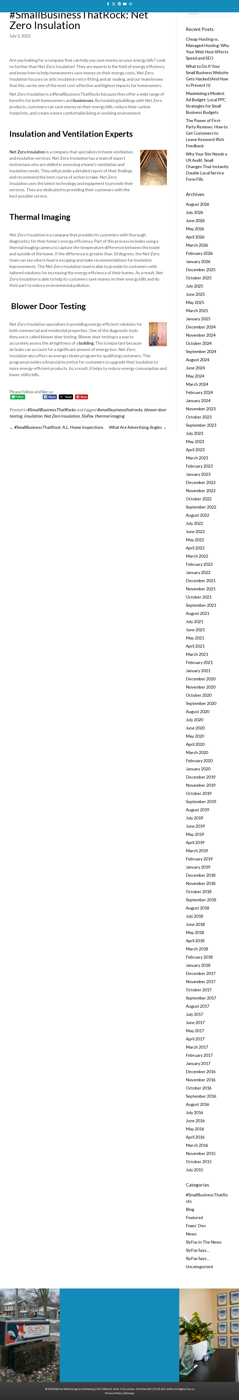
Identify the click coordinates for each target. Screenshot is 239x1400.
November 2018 (200, 883)
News (191, 1233)
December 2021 (200, 580)
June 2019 (195, 826)
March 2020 (197, 752)
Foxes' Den (196, 1225)
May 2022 (195, 539)
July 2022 (194, 523)
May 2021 (195, 637)
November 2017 (200, 981)
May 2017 (195, 1030)
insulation (33, 416)
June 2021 (195, 629)
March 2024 (197, 384)
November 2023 (200, 408)
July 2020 (194, 719)
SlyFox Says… (197, 1250)
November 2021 (200, 588)
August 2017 (197, 1006)
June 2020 (195, 727)
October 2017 (198, 989)
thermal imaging (109, 416)
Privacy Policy (113, 1393)
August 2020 (197, 711)
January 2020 (198, 768)
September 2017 (201, 997)
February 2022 (199, 564)
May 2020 (195, 736)
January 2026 (198, 261)
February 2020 (199, 760)
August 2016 (197, 1104)
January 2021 (198, 670)
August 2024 (197, 359)
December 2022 (200, 482)
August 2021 (197, 613)
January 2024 (198, 400)
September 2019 (201, 801)
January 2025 (198, 318)
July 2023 (194, 433)
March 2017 (197, 1047)
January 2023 (198, 474)
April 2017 (195, 1038)
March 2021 (197, 654)
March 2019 (197, 850)
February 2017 (199, 1055)
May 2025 (195, 302)
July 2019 (194, 817)
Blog (190, 1209)
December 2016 (200, 1071)
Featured (194, 1217)
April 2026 (195, 236)
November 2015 (200, 1153)
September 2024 (201, 351)
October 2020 (198, 695)
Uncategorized (199, 1266)
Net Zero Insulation (27, 151)
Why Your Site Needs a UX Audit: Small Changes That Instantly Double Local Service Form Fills (207, 166)
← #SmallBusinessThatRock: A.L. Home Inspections (56, 427)
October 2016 (198, 1087)
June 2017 (195, 1022)
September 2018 (201, 899)
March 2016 (197, 1145)
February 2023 (199, 466)
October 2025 (198, 277)
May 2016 (195, 1128)
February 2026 (199, 253)
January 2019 (198, 867)
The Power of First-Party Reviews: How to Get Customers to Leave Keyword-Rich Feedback (207, 133)
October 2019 (198, 793)
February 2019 (199, 858)
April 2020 (195, 744)
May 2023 (195, 441)
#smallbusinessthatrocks (119, 409)
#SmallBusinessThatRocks (51, 409)
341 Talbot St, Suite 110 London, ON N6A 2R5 (124, 1389)
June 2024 (195, 367)
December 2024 (200, 326)
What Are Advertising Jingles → (138, 427)
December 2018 (200, 875)
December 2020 (200, 678)
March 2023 (197, 457)
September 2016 (201, 1096)
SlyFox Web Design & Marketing (74, 1389)
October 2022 (198, 498)
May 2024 (195, 376)
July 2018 (194, 916)
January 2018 (198, 965)
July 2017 (194, 1014)
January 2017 (198, 1063)
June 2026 (195, 220)
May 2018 (195, 932)
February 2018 (199, 957)
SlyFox (87, 416)
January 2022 (198, 572)
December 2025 (200, 269)
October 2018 (198, 891)
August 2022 (197, 515)
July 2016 (194, 1112)
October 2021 (198, 596)
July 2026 (194, 212)
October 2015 (198, 1161)
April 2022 (195, 547)
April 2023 (195, 449)
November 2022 (200, 490)
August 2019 (197, 809)
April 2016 (195, 1137)
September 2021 (201, 605)
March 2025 (197, 310)
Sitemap (129, 1393)
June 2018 (195, 924)
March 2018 (197, 948)
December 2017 (200, 973)
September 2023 (201, 425)
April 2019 (195, 842)
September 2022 (201, 506)
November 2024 (200, 335)
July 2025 (194, 286)
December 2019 (200, 776)
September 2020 (201, 703)
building (86, 343)
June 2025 (195, 294)
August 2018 (197, 907)
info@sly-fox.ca (184, 1389)
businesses (83, 100)
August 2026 (197, 204)
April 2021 (195, 646)
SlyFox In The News (203, 1242)
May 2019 (195, 834)
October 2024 (198, 343)
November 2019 (200, 785)
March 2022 (197, 556)
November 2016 (200, 1079)
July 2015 (194, 1169)
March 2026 (197, 245)
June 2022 (195, 531)
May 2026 (195, 228)
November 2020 (200, 686)
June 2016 (195, 1120)
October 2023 (198, 416)
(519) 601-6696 (163, 1389)
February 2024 (199, 392)
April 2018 (195, 940)
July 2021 (194, 621)
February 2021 (199, 662)
